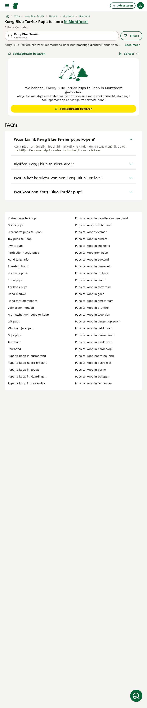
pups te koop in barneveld (93, 266)
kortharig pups (18, 273)
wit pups (14, 321)
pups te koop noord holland (94, 356)
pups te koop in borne (90, 369)
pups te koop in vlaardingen (27, 376)
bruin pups (15, 280)
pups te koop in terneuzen (93, 383)
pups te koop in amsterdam (94, 301)
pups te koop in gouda (23, 369)
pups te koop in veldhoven (93, 328)
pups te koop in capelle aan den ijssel (101, 218)
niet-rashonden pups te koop (28, 314)
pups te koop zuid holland (93, 225)
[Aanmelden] (140, 5)
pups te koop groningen (91, 252)
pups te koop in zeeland (92, 259)
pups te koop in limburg (91, 273)
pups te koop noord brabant (27, 363)
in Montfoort (76, 21)
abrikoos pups (18, 287)
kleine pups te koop (22, 218)
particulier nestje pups (23, 252)
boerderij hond (18, 266)
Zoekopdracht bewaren (29, 53)
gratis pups (16, 225)
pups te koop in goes (89, 294)
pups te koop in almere (91, 239)
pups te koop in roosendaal (27, 383)
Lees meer (132, 45)
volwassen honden (21, 307)
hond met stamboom (22, 301)
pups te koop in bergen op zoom (97, 321)
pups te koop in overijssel (93, 363)
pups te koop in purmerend (27, 356)
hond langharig (18, 259)
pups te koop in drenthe (92, 307)
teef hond (14, 342)
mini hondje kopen (20, 328)
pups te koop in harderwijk (94, 349)
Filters (134, 35)
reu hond (14, 349)
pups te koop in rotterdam (93, 287)
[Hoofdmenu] (7, 5)
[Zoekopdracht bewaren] (136, 696)
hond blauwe (17, 294)
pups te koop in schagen (92, 376)
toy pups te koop (20, 239)
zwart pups (15, 246)
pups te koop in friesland (92, 246)
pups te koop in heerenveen (94, 335)
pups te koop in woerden (92, 314)
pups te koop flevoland (91, 232)
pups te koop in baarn (90, 280)
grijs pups (15, 335)
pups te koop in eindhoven (93, 342)
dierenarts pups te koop (25, 232)
